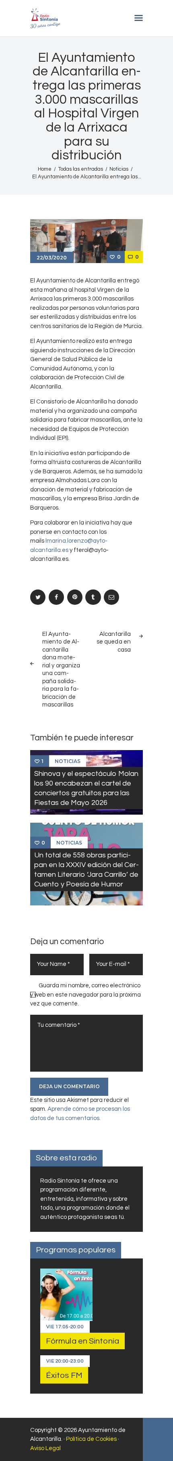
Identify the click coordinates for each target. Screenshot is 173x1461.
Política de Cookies (91, 1439)
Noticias (118, 169)
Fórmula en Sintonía (82, 1341)
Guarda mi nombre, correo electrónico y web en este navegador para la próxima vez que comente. (85, 994)
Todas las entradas (80, 169)
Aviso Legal (45, 1448)
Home (44, 169)
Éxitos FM (64, 1375)
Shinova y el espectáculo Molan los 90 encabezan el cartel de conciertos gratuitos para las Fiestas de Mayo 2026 (86, 787)
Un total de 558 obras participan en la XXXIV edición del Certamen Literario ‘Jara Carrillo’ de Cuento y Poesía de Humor (86, 869)
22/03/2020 (52, 258)
